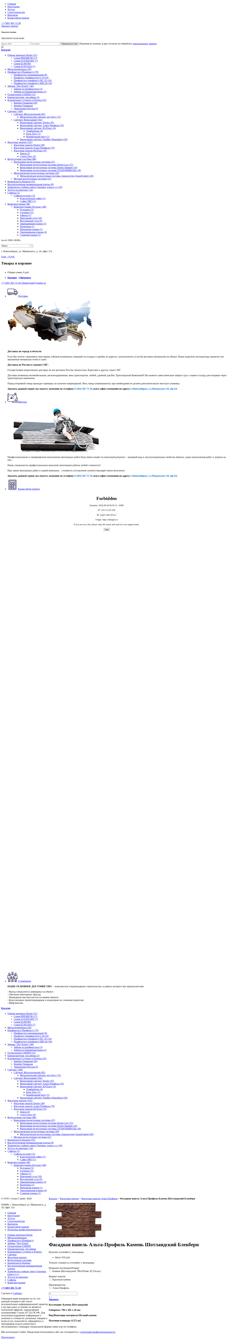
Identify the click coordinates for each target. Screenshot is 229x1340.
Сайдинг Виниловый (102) (28, 119)
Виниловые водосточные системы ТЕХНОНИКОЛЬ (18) (50, 170)
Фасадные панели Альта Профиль (99, 1198)
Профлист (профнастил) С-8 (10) (31, 77)
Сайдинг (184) (15, 111)
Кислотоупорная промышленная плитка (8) (30, 184)
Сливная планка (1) (30, 235)
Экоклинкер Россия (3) (26, 108)
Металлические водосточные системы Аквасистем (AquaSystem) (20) (56, 176)
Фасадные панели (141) (19, 142)
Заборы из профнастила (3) (28, 89)
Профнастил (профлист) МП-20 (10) (33, 83)
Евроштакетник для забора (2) (23, 97)
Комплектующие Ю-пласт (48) (30, 206)
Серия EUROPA (22, 63)
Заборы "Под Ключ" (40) (20, 86)
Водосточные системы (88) (21, 159)
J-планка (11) (27, 212)
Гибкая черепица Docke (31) (22, 55)
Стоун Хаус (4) (28, 156)
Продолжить (8, 1337)
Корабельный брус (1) (37, 136)
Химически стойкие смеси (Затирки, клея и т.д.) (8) (34, 187)
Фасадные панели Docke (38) (29, 145)
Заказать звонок (9, 26)
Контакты (12, 15)
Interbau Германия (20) (25, 103)
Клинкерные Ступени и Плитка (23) (26, 100)
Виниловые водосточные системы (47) (34, 162)
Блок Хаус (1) (33, 133)
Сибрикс (17, 1293)
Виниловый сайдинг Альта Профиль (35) (42, 125)
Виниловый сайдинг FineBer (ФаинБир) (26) (43, 139)
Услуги (11, 9)
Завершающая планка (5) (33, 223)
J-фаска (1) (25, 215)
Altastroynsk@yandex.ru (33, 283)
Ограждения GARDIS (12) (21, 94)
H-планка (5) (26, 209)
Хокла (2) (25, 153)
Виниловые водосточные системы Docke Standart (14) (48, 167)
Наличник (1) (27, 226)
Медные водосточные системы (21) (32, 178)
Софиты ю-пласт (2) (24, 195)
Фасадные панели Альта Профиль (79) (34, 148)
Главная (11, 3)
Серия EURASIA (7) (24, 66)
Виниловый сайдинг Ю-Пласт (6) (38, 128)
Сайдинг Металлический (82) (29, 114)
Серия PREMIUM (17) (25, 58)
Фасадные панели (69, 1198)
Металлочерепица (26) (19, 69)
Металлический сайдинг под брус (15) (40, 117)
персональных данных (145, 43)
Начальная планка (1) (31, 229)
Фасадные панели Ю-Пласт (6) (30, 150)
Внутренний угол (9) (31, 221)
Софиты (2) (13, 192)
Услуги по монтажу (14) (20, 190)
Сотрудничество (16, 12)
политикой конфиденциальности (97, 1332)
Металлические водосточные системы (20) (36, 173)
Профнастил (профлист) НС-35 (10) (33, 80)
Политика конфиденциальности (24, 1229)
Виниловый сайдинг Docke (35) (37, 122)
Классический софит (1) (32, 198)
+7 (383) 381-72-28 (11, 23)
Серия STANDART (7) (26, 60)
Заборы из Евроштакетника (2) (30, 91)
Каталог (53, 1198)
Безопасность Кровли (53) (21, 181)
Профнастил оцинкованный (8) (30, 74)
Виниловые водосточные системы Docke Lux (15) (46, 164)
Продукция (13, 6)
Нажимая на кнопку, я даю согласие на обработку (118, 43)
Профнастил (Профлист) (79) (22, 72)
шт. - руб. (8, 256)
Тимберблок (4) (34, 131)
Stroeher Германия (23, 105)
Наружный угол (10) (31, 218)
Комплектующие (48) (18, 204)
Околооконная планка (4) (33, 232)
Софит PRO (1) (28, 201)
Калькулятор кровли (18, 18)
